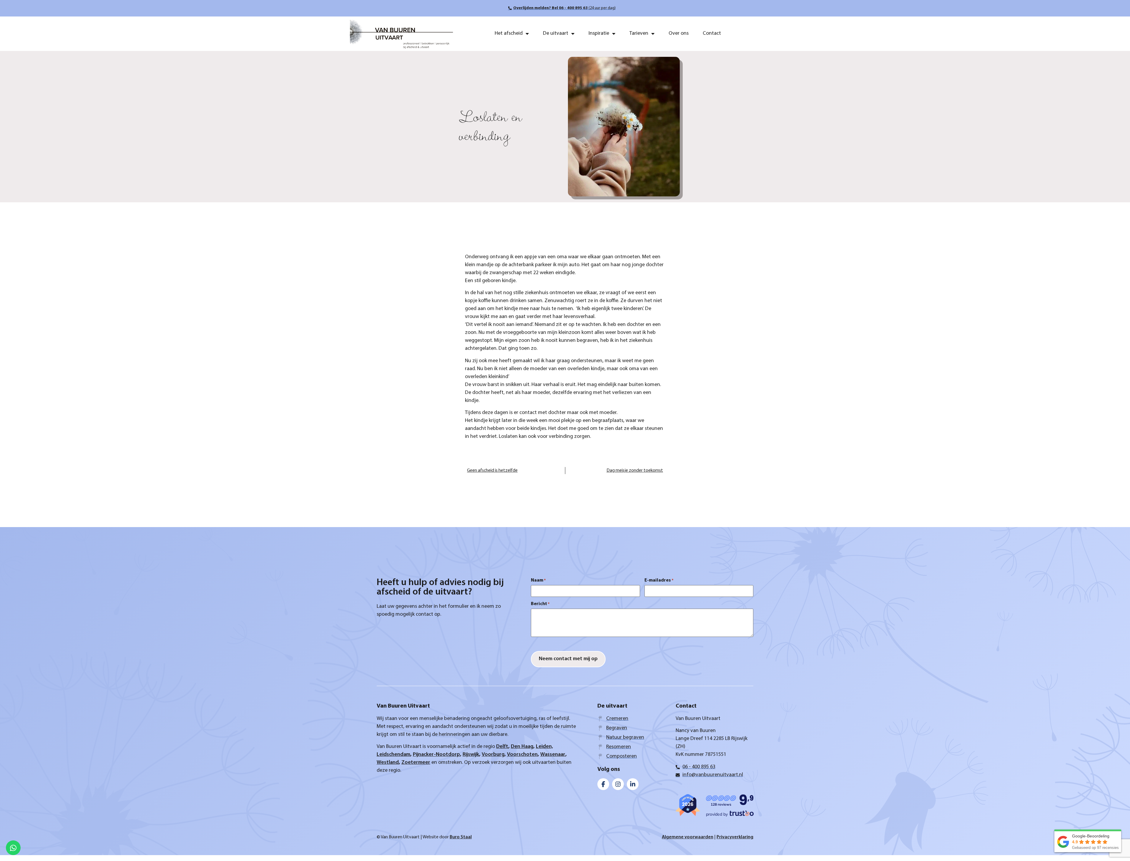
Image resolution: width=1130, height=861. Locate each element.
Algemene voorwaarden (687, 837)
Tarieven (638, 33)
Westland (388, 762)
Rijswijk (471, 754)
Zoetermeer (415, 762)
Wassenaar (552, 754)
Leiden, (544, 746)
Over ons (679, 33)
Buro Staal (461, 837)
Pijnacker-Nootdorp (436, 754)
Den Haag (522, 746)
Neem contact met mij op (568, 659)
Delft (502, 746)
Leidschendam (393, 754)
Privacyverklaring (735, 837)
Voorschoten (522, 754)
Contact (712, 33)
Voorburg (493, 754)
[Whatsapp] (13, 847)
